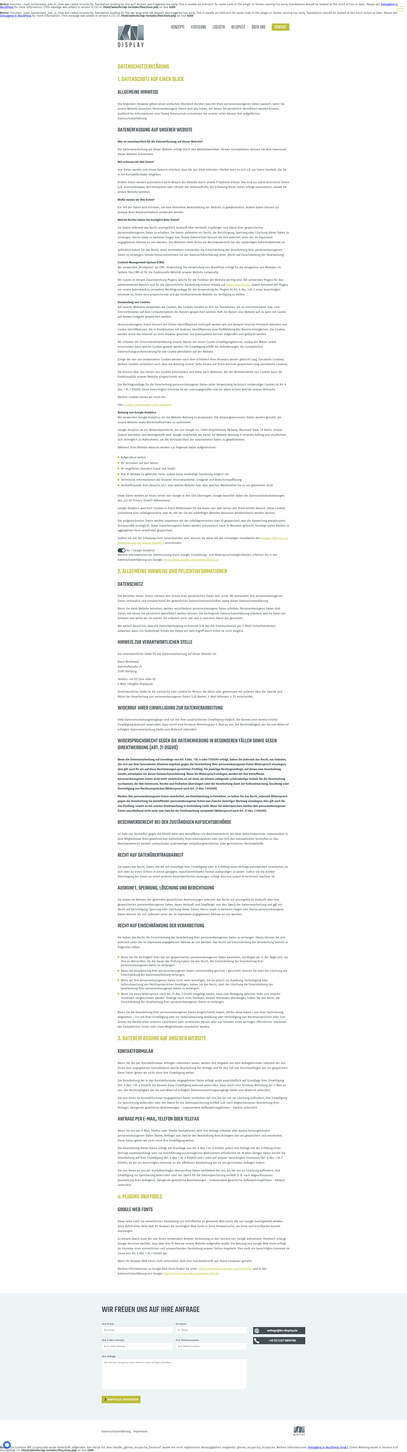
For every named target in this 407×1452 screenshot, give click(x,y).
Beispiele (238, 27)
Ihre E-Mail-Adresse (113, 1340)
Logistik (219, 27)
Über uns (258, 27)
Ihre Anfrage (109, 1356)
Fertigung (198, 27)
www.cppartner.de (238, 285)
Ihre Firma (108, 1324)
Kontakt (280, 27)
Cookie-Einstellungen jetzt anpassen (148, 405)
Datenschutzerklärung (116, 1431)
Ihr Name (181, 1324)
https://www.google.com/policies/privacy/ (191, 560)
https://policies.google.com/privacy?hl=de (190, 1273)
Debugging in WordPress (15, 15)
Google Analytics (144, 550)
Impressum (140, 1431)
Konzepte (178, 27)
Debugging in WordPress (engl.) (328, 1447)
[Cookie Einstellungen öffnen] (7, 1448)
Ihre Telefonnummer (187, 1340)
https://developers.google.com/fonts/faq (225, 1269)
